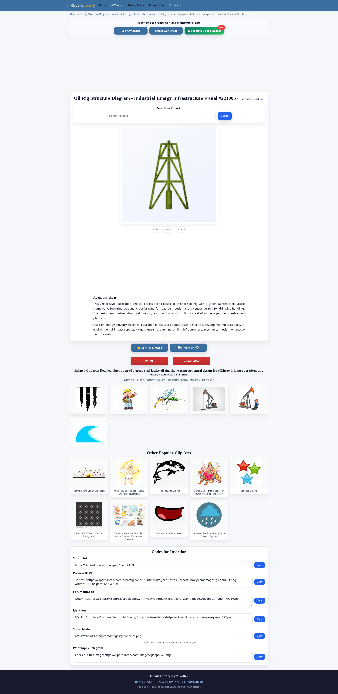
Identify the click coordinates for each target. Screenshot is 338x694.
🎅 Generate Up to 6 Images (205, 29)
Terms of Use (156, 5)
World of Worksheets (189, 682)
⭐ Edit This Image (149, 347)
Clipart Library (160, 676)
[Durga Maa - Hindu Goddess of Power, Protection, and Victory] (209, 472)
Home (102, 5)
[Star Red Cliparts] (249, 472)
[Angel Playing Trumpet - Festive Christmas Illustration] (129, 472)
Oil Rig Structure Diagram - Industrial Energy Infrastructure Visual (118, 14)
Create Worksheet (166, 30)
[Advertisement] (169, 64)
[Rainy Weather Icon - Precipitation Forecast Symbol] (209, 515)
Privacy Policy (136, 5)
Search (225, 116)
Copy (259, 565)
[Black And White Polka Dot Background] (89, 515)
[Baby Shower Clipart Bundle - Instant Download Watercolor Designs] (129, 515)
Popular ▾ (175, 5)
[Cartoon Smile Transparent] (169, 515)
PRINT (149, 361)
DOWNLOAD (192, 360)
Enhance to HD (188, 347)
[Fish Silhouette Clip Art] (169, 472)
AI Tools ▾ (117, 5)
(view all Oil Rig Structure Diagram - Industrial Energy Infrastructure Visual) (169, 379)
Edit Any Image (130, 30)
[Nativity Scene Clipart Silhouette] (89, 472)
